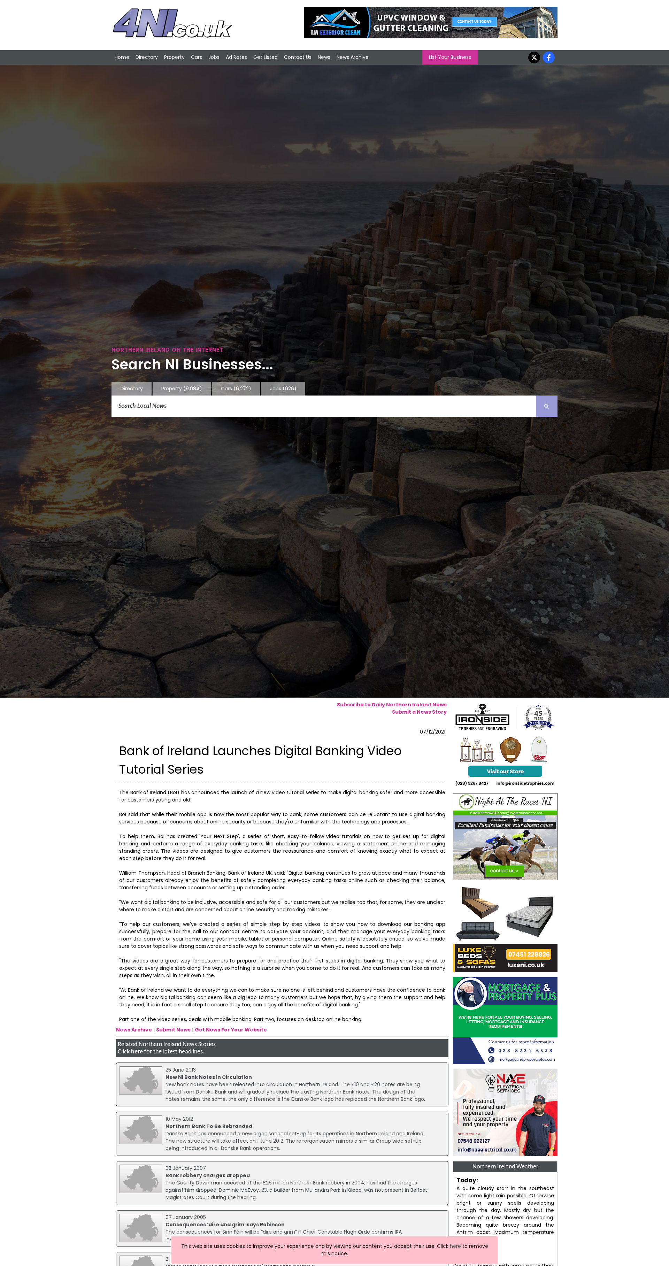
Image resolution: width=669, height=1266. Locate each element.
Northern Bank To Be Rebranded (209, 1126)
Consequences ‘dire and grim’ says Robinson (225, 1224)
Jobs (214, 57)
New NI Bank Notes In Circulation (209, 1077)
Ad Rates (236, 57)
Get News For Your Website (231, 1029)
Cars (196, 57)
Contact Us (298, 57)
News (324, 57)
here (137, 1052)
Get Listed (265, 57)
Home (122, 57)
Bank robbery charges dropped (208, 1175)
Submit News (173, 1029)
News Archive (353, 57)
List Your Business (450, 57)
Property (174, 57)
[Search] (547, 406)
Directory (147, 57)
